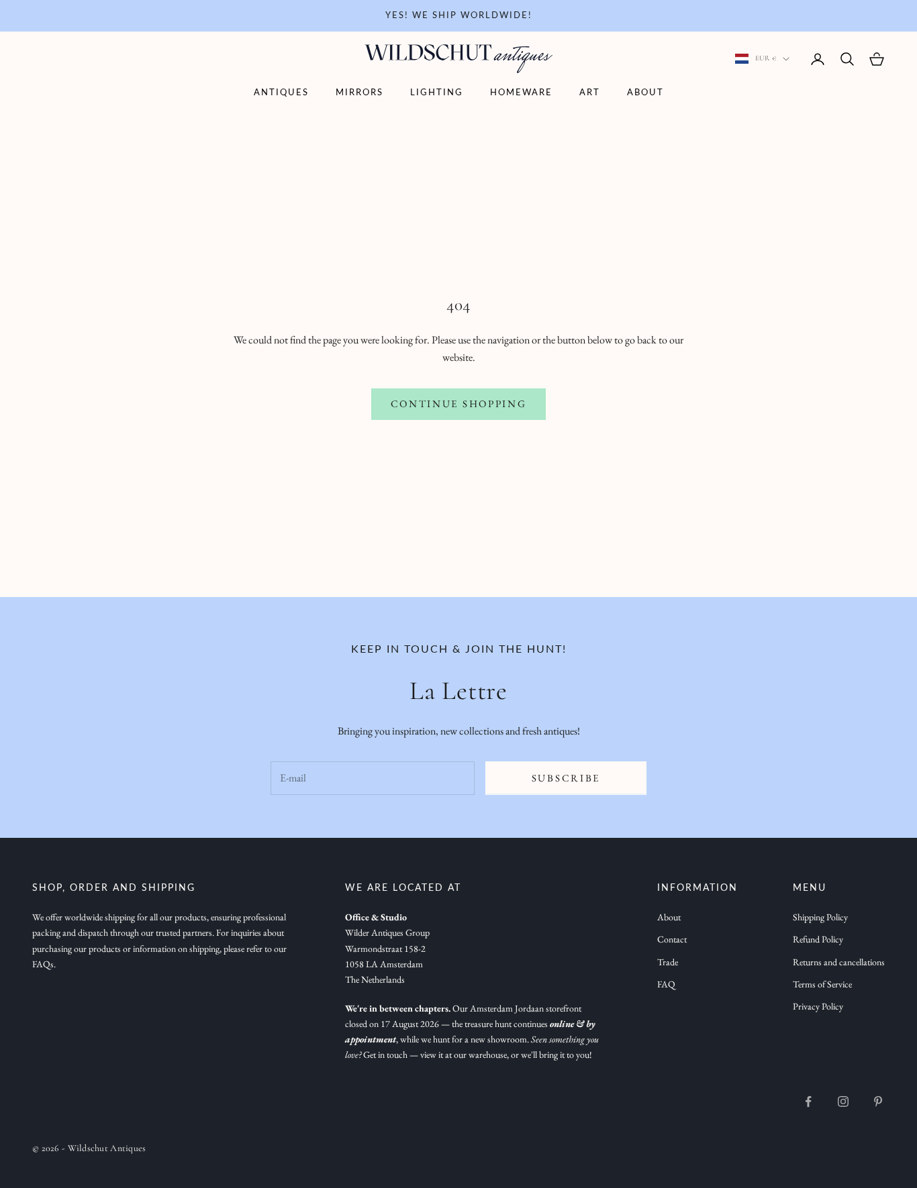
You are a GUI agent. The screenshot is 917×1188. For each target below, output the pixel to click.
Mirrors (359, 93)
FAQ (666, 984)
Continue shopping (459, 403)
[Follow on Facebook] (808, 1101)
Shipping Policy (820, 917)
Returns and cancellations (839, 962)
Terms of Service (822, 984)
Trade (667, 962)
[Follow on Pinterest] (878, 1101)
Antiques (281, 93)
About (645, 93)
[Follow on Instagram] (843, 1101)
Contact (672, 939)
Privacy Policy (818, 1006)
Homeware (521, 93)
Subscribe (566, 777)
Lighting (436, 93)
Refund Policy (818, 939)
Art (589, 93)
